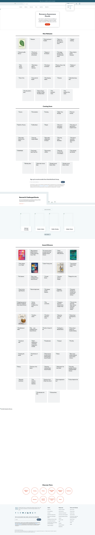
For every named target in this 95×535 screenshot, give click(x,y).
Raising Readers (61, 524)
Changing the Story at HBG (52, 519)
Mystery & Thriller (60, 491)
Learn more (21, 203)
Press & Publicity (50, 525)
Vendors (60, 523)
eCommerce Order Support (63, 514)
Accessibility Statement (51, 520)
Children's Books (26, 491)
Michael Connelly (26, 229)
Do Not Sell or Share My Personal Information (74, 517)
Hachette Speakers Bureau (63, 516)
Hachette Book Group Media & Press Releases (52, 523)
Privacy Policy (72, 511)
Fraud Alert (72, 520)
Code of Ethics (72, 514)
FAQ (59, 521)
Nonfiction (69, 490)
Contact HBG (61, 519)
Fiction (43, 490)
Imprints (41, 7)
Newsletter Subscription (51, 514)
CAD (70, 8)
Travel (60, 499)
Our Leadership (50, 511)
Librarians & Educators (62, 512)
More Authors (47, 234)
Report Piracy (72, 519)
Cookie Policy (72, 512)
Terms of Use (72, 509)
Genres (20, 7)
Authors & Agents (61, 509)
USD (70, 7)
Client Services (61, 511)
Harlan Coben (40, 229)
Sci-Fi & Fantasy (43, 499)
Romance (35, 499)
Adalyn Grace (69, 229)
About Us (46, 7)
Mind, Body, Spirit (51, 491)
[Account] (76, 4)
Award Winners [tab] (47, 245)
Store (36, 7)
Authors (25, 7)
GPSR (71, 524)
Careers (60, 518)
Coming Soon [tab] (47, 106)
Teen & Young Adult (51, 499)
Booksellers (60, 526)
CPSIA (71, 522)
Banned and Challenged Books (51, 517)
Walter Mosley (55, 229)
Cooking (34, 490)
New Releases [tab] (47, 34)
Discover (31, 7)
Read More (47, 24)
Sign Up (39, 519)
